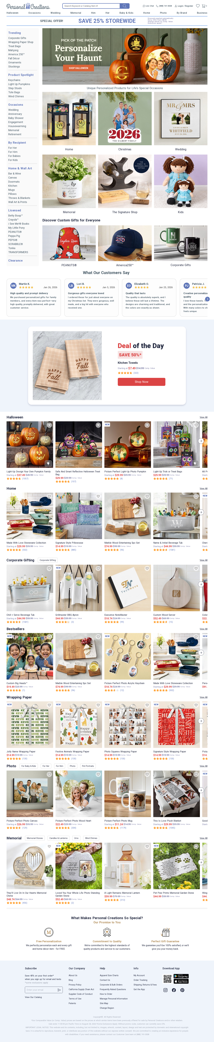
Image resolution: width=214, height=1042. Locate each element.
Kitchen (12, 185)
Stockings (14, 66)
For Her (12, 147)
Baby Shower (16, 118)
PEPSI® (12, 239)
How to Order (106, 994)
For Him (12, 151)
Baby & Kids (126, 12)
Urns (76, 838)
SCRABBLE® (15, 244)
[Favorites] (198, 6)
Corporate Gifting (48, 560)
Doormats (14, 181)
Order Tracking (140, 980)
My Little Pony (16, 227)
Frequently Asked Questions (113, 989)
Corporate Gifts (17, 38)
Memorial (75, 12)
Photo (163, 12)
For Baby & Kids (29, 766)
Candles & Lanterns (58, 838)
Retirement (14, 134)
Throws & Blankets (19, 197)
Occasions (34, 12)
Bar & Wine (14, 173)
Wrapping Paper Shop (20, 42)
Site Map (104, 1003)
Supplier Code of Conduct (81, 994)
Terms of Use (75, 999)
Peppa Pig (14, 235)
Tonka (11, 248)
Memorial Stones (35, 838)
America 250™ (16, 54)
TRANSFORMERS (18, 252)
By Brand (182, 12)
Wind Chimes (16, 96)
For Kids (13, 160)
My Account (139, 975)
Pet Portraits (88, 766)
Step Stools (15, 88)
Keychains (14, 80)
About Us (73, 975)
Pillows (12, 193)
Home (146, 12)
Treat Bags (14, 46)
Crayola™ (13, 219)
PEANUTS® (15, 231)
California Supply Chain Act (81, 989)
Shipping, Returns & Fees (145, 985)
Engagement (15, 122)
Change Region (107, 1008)
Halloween (12, 12)
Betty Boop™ (15, 215)
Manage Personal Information (114, 999)
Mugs (11, 189)
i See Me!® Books (18, 223)
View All (203, 417)
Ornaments (14, 62)
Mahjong (13, 50)
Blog (71, 980)
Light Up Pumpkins (19, 84)
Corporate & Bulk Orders (111, 985)
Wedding (55, 12)
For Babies (14, 155)
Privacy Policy (75, 985)
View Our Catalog (33, 997)
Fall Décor (14, 58)
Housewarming (17, 126)
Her (108, 12)
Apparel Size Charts (109, 975)
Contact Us (105, 980)
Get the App (139, 989)
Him (93, 12)
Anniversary (15, 113)
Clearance (15, 260)
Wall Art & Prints (17, 202)
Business (202, 12)
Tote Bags (14, 92)
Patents (72, 1003)
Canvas (12, 177)
